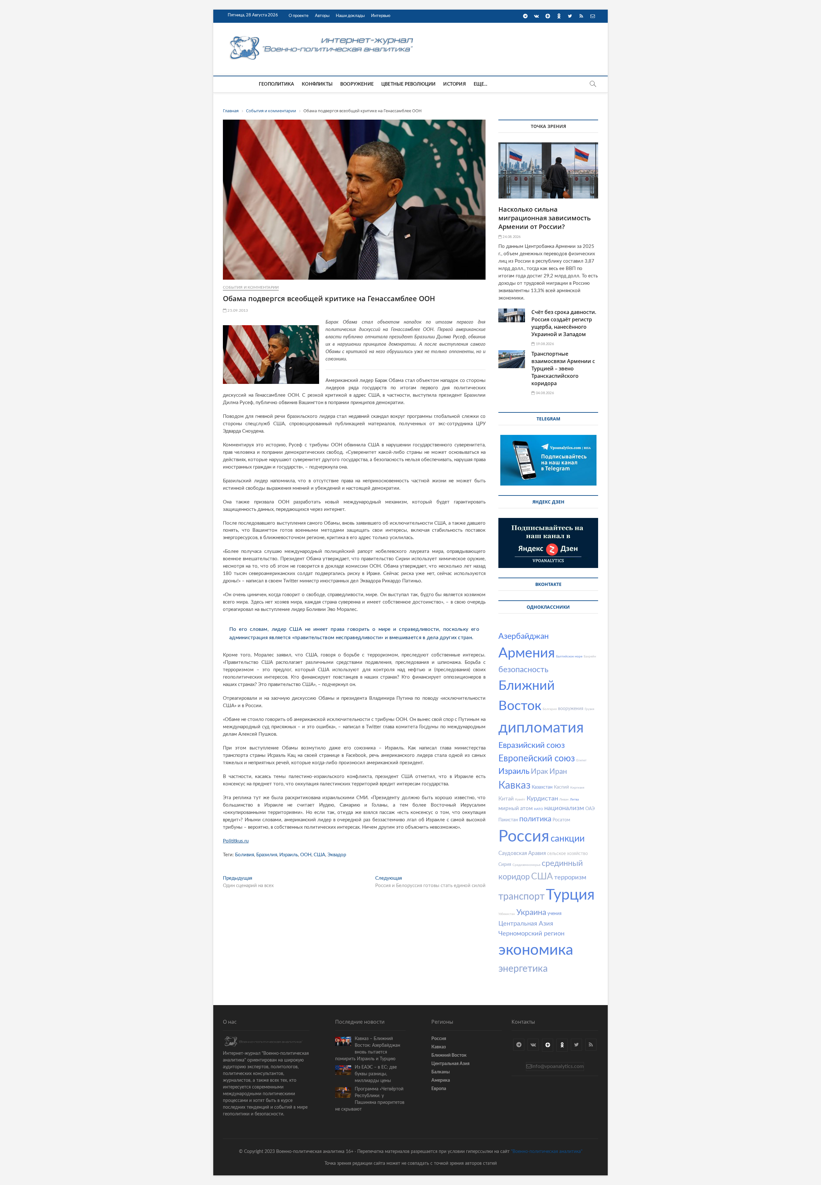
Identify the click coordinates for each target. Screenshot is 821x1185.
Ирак (539, 771)
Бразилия (266, 854)
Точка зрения (548, 126)
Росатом (561, 820)
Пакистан (508, 820)
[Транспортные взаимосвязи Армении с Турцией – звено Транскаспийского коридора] (511, 359)
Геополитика (276, 84)
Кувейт (520, 799)
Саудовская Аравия (522, 853)
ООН (305, 854)
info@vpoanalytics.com (557, 1066)
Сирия (504, 864)
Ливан (564, 799)
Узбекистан (506, 914)
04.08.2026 (544, 393)
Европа (438, 1089)
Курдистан (542, 798)
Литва (574, 799)
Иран (558, 771)
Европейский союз (536, 758)
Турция (570, 894)
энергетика (523, 969)
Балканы (440, 1072)
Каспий (561, 787)
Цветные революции (408, 84)
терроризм (570, 877)
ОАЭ (590, 809)
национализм (564, 808)
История (454, 84)
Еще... (480, 84)
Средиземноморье (526, 865)
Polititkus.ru (236, 841)
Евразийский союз (531, 745)
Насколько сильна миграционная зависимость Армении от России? (544, 218)
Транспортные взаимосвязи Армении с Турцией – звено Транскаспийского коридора (563, 368)
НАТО (538, 809)
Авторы (322, 16)
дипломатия (541, 727)
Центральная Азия (525, 923)
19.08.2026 (544, 344)
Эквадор (336, 854)
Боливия (244, 854)
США (319, 854)
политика (535, 819)
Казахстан (542, 787)
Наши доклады (350, 16)
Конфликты (317, 84)
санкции (568, 838)
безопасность (523, 670)
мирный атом (515, 808)
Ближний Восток (449, 1055)
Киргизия (577, 787)
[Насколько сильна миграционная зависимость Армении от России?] (548, 170)
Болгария (550, 709)
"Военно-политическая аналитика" (546, 1151)
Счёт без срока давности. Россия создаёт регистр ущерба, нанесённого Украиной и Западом (563, 323)
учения (554, 913)
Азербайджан (523, 636)
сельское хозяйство (567, 853)
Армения (526, 653)
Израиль (288, 854)
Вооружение (357, 84)
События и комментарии (251, 287)
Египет (581, 760)
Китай (506, 798)
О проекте (299, 16)
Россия (523, 837)
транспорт (521, 896)
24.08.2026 (511, 237)
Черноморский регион (531, 933)
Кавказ (514, 785)
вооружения (570, 709)
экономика (535, 950)
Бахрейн (590, 656)
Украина (531, 913)
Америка (440, 1080)
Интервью (380, 16)
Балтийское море (569, 656)
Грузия (589, 709)
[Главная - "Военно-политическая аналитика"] (322, 35)
